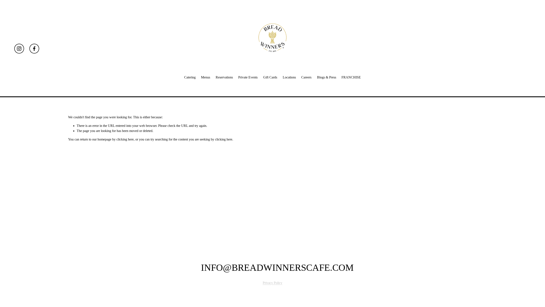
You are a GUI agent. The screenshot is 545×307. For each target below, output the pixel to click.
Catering (190, 77)
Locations (289, 77)
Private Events (248, 77)
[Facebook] (34, 49)
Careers (306, 77)
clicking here (125, 139)
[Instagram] (19, 49)
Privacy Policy (272, 283)
